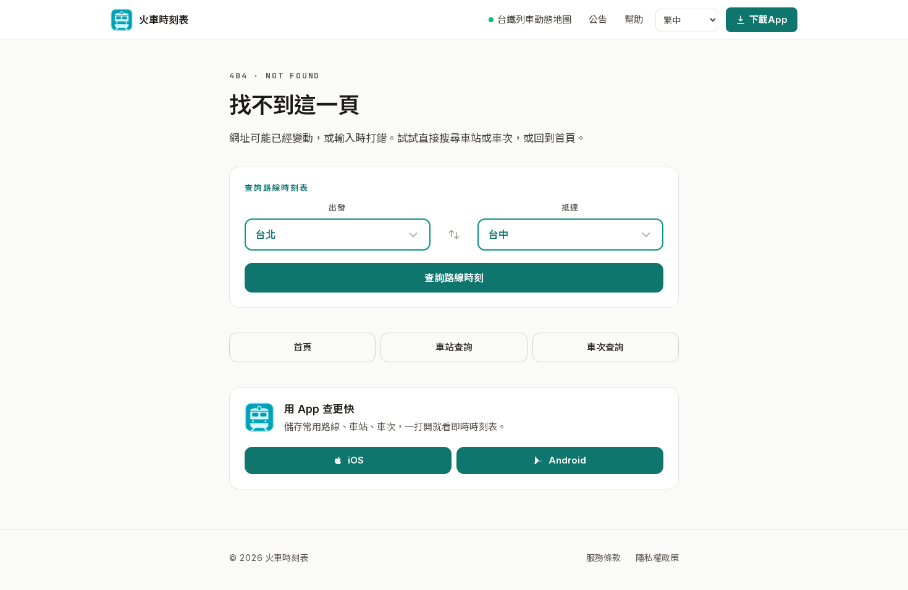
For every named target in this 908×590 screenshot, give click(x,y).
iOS (356, 460)
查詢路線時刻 (454, 278)
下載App (768, 19)
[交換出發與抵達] (454, 234)
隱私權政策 (657, 557)
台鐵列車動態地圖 (534, 19)
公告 (598, 19)
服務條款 (603, 557)
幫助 (633, 19)
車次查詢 (605, 347)
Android (567, 460)
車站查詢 (454, 347)
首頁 (302, 347)
